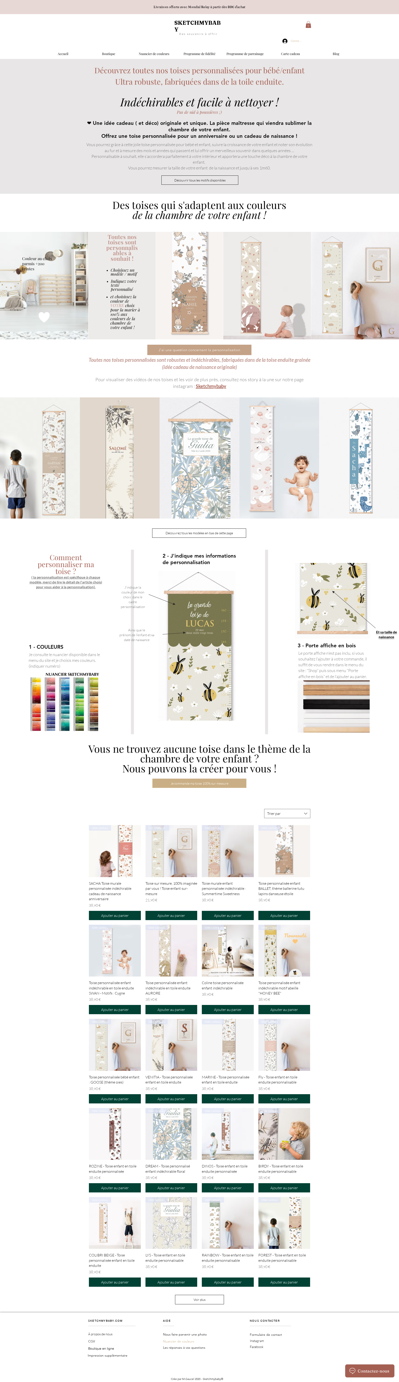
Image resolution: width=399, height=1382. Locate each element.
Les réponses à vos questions (184, 1347)
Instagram (257, 1341)
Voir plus (199, 1300)
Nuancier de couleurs (178, 1341)
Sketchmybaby (211, 386)
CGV (91, 1341)
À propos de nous (100, 1334)
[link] (308, 24)
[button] (108, 52)
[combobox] (287, 813)
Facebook (256, 1347)
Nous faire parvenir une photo (185, 1334)
